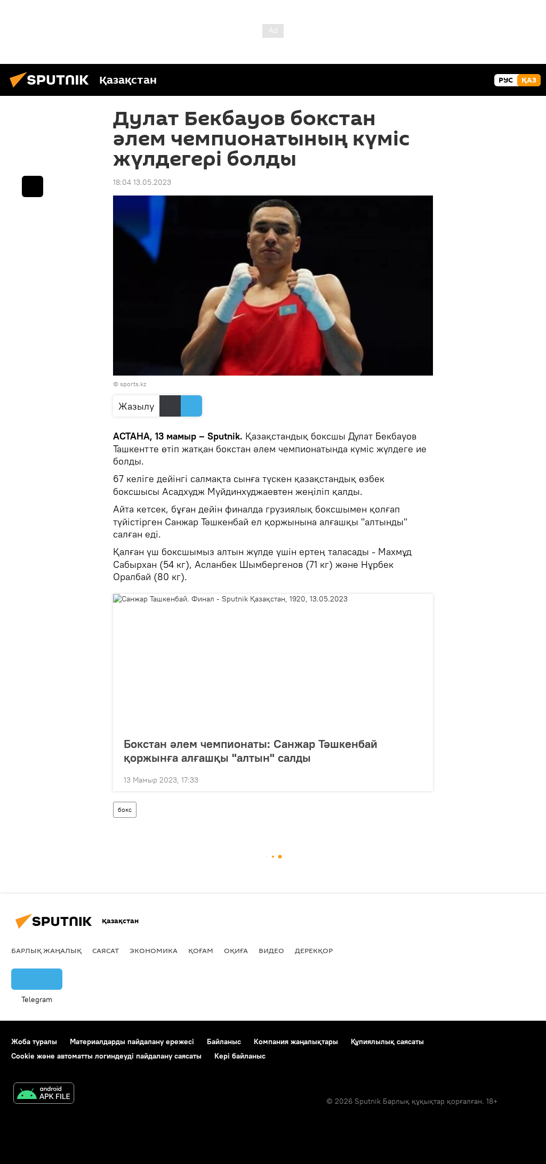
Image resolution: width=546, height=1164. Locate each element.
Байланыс (224, 1041)
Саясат (105, 950)
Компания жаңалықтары (296, 1041)
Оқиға (236, 950)
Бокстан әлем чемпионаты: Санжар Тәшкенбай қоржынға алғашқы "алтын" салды (251, 750)
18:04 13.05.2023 (142, 182)
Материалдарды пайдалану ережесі (132, 1041)
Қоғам (200, 950)
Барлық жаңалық (46, 950)
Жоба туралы (34, 1041)
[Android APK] (43, 1094)
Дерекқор (314, 950)
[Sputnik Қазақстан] (52, 89)
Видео (271, 950)
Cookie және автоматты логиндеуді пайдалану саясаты (106, 1056)
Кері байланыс (240, 1056)
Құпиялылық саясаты (387, 1041)
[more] (416, 778)
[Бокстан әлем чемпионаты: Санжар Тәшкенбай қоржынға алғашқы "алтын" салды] (273, 662)
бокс (125, 809)
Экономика (154, 950)
